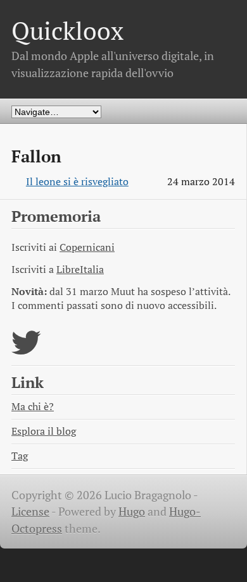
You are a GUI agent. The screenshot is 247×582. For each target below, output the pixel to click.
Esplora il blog (43, 431)
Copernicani (87, 247)
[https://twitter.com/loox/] (26, 350)
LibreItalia (80, 269)
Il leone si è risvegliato (77, 181)
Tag (19, 456)
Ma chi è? (32, 406)
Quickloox (67, 31)
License (30, 511)
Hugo (131, 511)
